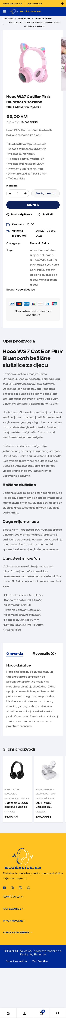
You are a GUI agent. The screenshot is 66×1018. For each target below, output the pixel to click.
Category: (13, 243)
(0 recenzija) (29, 122)
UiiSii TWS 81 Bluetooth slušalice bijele (45, 807)
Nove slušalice (43, 18)
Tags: (10, 250)
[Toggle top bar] (62, 3)
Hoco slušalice (25, 289)
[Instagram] (12, 887)
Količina (11, 185)
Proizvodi (24, 18)
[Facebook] (4, 887)
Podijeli (47, 214)
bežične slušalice (44, 250)
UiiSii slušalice (45, 798)
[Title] (20, 887)
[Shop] (25, 1013)
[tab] (14, 653)
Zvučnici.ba (40, 961)
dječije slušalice (43, 255)
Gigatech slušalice (16, 798)
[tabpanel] (33, 696)
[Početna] (8, 1013)
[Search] (57, 1013)
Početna (8, 18)
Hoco (9, 351)
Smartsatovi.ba (16, 961)
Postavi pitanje (21, 214)
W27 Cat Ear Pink (40, 351)
